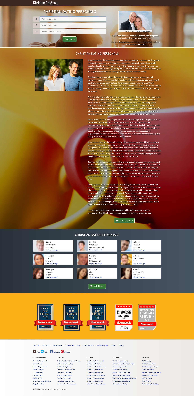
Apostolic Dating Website (40, 361)
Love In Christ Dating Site (149, 375)
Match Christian (147, 378)
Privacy (121, 345)
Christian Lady (146, 361)
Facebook (56, 352)
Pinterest (67, 352)
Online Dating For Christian (150, 384)
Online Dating (57, 345)
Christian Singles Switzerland (121, 367)
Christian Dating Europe (64, 367)
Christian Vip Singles (148, 369)
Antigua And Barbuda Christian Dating (68, 361)
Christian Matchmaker (149, 364)
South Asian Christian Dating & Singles (124, 378)
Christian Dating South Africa (66, 369)
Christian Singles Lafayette (95, 372)
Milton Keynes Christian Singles (96, 384)
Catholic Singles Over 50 (40, 367)
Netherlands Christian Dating (66, 381)
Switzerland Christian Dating (121, 381)
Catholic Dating (37, 364)
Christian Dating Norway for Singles (123, 364)
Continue (68, 39)
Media (113, 345)
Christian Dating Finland (120, 361)
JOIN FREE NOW (125, 220)
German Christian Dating (64, 372)
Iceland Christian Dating (64, 375)
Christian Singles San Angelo (95, 378)
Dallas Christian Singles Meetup (151, 372)
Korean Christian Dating (64, 378)
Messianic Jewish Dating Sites (121, 372)
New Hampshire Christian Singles (67, 384)
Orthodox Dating (38, 372)
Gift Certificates (89, 345)
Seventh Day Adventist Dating (42, 381)
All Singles (46, 345)
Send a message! (51, 250)
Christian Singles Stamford (95, 381)
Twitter (46, 352)
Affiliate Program (102, 345)
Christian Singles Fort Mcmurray (96, 367)
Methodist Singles (38, 369)
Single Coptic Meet (38, 384)
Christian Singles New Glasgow (96, 375)
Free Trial (36, 345)
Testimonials (69, 345)
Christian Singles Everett (94, 364)
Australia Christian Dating (65, 364)
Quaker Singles (37, 378)
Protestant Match (38, 375)
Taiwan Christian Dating (120, 384)
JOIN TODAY (98, 286)
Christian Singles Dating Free (151, 367)
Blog (78, 345)
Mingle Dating (146, 381)
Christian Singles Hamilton (95, 369)
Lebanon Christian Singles (120, 369)
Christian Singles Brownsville (95, 361)
